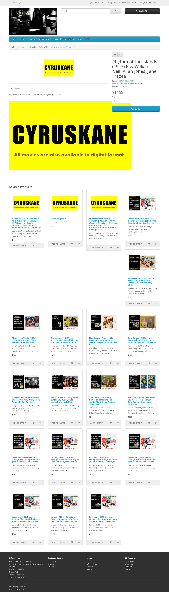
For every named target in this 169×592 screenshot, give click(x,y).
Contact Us (52, 561)
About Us (12, 567)
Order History (130, 564)
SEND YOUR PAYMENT (17, 577)
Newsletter (129, 569)
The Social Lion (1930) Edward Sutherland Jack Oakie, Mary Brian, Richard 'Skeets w (102, 401)
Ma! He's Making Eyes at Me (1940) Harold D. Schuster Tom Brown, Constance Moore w (141, 401)
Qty (113, 97)
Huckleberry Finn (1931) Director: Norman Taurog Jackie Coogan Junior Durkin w (103, 341)
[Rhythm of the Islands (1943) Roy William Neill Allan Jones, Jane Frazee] (58, 68)
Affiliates (89, 567)
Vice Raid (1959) (58, 218)
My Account (129, 561)
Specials (89, 569)
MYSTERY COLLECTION (126, 81)
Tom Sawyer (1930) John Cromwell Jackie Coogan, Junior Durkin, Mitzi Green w (142, 340)
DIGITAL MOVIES (19, 39)
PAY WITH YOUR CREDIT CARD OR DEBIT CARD (26, 564)
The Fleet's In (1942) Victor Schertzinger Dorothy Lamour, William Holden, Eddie (141, 281)
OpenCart (22, 587)
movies (32, 39)
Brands (89, 561)
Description (15, 89)
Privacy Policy (14, 572)
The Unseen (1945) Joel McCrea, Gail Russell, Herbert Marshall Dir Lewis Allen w (65, 340)
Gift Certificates (92, 564)
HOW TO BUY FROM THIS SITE (20, 561)
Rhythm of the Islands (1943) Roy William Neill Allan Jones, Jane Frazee (45, 47)
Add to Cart (136, 108)
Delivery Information (17, 569)
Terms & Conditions (16, 575)
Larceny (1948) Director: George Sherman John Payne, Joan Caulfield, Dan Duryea (142, 220)
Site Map (51, 567)
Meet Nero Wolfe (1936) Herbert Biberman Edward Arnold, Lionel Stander (25, 340)
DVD (79, 39)
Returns (51, 564)
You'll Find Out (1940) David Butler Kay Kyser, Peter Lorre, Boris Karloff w (64, 399)
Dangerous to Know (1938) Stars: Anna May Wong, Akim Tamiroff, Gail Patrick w (26, 399)
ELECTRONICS (44, 39)
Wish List (128, 567)
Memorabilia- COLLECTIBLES (63, 39)
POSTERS (88, 39)
